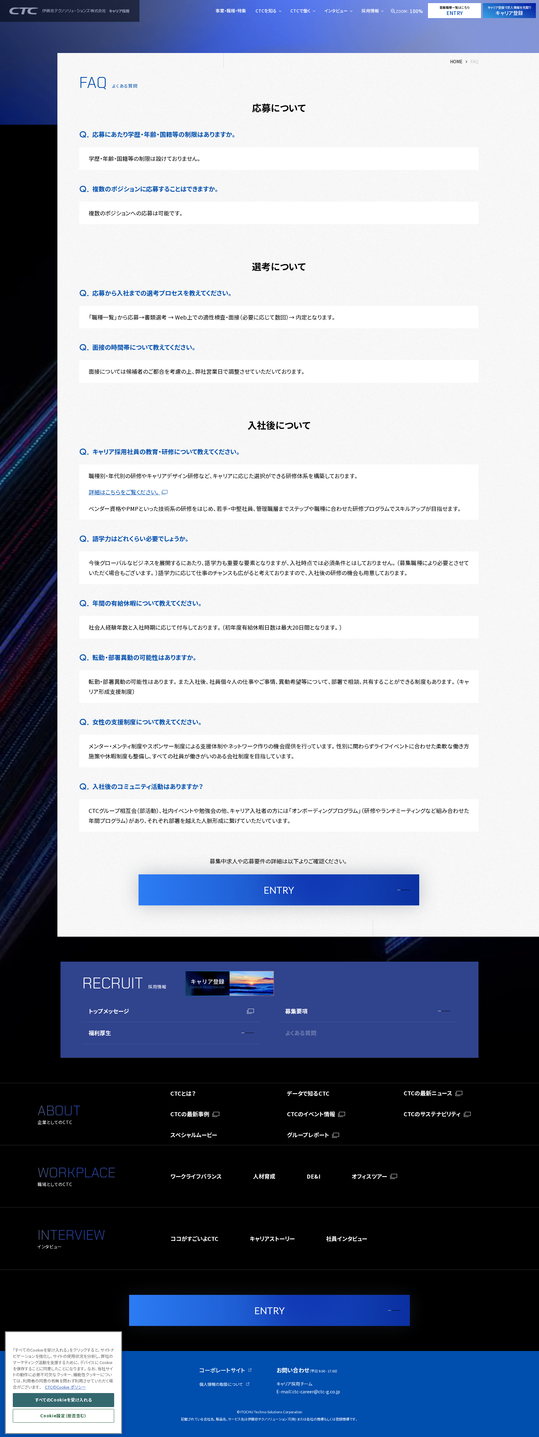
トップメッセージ (109, 1011)
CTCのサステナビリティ (432, 1114)
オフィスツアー (369, 1176)
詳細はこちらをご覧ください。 (124, 492)
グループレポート (308, 1135)
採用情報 (370, 10)
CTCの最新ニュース (428, 1093)
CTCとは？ (183, 1093)
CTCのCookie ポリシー (65, 1387)
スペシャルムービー (193, 1135)
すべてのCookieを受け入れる (63, 1400)
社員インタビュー (346, 1238)
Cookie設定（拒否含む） (63, 1416)
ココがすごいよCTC (194, 1238)
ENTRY (279, 890)
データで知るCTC (308, 1093)
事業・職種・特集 (231, 10)
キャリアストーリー (272, 1238)
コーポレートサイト (222, 1370)
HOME (456, 61)
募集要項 (296, 1011)
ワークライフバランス (196, 1176)
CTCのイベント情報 (311, 1114)
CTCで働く (300, 10)
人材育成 (264, 1176)
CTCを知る (266, 10)
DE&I (313, 1176)
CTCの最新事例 (189, 1114)
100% (416, 11)
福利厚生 (100, 1033)
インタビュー (336, 10)
